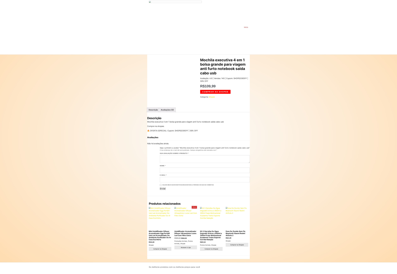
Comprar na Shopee (215, 92)
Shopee (212, 97)
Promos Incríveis (205, 245)
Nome (163, 166)
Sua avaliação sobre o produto (174, 153)
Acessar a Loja (186, 247)
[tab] (153, 109)
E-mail (163, 175)
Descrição (153, 110)
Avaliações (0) (167, 110)
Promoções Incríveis (180, 241)
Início (246, 27)
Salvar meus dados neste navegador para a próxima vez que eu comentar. (188, 185)
